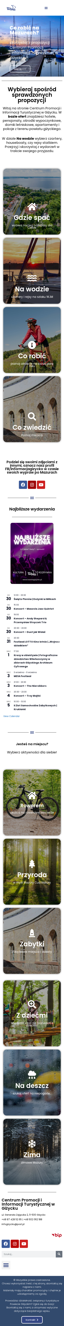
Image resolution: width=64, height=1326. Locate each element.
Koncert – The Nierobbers (30, 686)
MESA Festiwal (22, 676)
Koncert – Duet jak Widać (29, 632)
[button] (46, 7)
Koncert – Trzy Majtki (27, 695)
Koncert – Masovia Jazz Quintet (34, 608)
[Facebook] (23, 485)
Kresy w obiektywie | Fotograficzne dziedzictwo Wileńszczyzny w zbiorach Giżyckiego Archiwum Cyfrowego (36, 661)
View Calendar (11, 716)
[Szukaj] (59, 1254)
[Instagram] (32, 485)
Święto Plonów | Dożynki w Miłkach (35, 599)
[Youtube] (41, 485)
